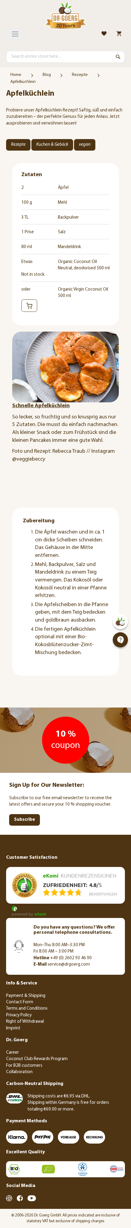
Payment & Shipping (25, 996)
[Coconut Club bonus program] (120, 621)
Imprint (13, 1028)
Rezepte (80, 75)
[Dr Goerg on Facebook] (20, 1198)
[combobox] (65, 57)
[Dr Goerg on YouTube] (31, 1198)
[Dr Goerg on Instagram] (9, 1198)
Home (15, 75)
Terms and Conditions (27, 1008)
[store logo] (65, 16)
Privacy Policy (19, 1015)
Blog (47, 75)
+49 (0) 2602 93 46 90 (63, 958)
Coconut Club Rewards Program (37, 1059)
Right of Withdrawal (25, 1021)
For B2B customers (24, 1065)
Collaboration (19, 1072)
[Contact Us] (120, 639)
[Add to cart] (29, 305)
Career (12, 1052)
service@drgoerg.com (62, 964)
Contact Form (19, 1002)
